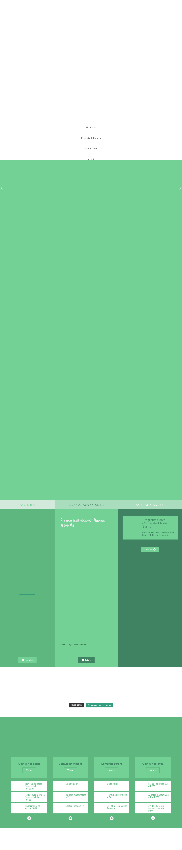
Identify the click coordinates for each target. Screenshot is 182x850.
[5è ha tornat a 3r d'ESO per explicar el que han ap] (64, 685)
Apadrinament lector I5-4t (32, 807)
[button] (2, 188)
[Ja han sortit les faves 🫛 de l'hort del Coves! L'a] (82, 685)
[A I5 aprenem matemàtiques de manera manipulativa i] (118, 685)
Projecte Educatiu (91, 138)
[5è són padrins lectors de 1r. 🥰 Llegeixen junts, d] (136, 685)
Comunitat (91, 148)
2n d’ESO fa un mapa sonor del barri (156, 808)
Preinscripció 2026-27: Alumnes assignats (83, 522)
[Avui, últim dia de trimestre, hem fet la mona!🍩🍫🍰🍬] (172, 695)
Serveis (91, 159)
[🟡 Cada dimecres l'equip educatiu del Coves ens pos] (100, 685)
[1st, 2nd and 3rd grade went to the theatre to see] (27, 695)
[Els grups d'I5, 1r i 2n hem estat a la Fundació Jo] (100, 695)
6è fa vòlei (112, 783)
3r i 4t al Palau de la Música (117, 807)
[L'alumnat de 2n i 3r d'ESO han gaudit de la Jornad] (118, 695)
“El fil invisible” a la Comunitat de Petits (35, 797)
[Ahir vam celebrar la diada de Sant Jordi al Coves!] (172, 685)
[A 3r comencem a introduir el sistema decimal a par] (154, 685)
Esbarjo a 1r (72, 783)
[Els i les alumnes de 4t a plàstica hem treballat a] (136, 695)
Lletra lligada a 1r (75, 805)
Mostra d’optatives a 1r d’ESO (158, 796)
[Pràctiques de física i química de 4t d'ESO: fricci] (9, 695)
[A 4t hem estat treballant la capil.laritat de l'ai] (46, 685)
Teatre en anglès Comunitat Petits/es (33, 786)
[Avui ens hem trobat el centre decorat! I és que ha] (46, 695)
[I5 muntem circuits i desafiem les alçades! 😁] (64, 695)
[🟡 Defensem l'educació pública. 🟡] (27, 582)
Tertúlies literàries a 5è (117, 796)
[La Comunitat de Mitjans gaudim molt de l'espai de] (154, 695)
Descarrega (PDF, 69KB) (73, 644)
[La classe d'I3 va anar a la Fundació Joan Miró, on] (82, 695)
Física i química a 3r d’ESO (158, 785)
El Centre (91, 127)
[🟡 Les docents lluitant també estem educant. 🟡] (27, 685)
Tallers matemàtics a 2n (76, 796)
